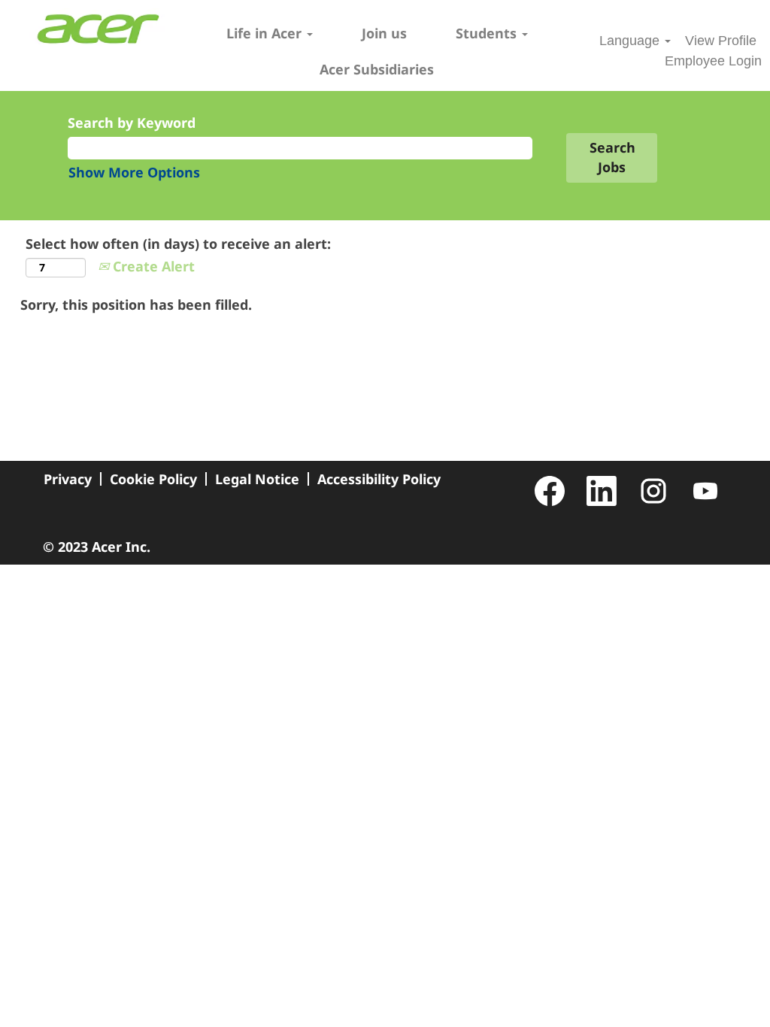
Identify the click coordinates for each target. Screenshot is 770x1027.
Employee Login (713, 60)
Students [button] (488, 33)
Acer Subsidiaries (377, 69)
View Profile (720, 40)
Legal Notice (257, 479)
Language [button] (631, 40)
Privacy (68, 479)
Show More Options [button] (134, 172)
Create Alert (152, 266)
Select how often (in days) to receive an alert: (178, 244)
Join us (384, 33)
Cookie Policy (153, 479)
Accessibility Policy (379, 479)
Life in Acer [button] (265, 33)
